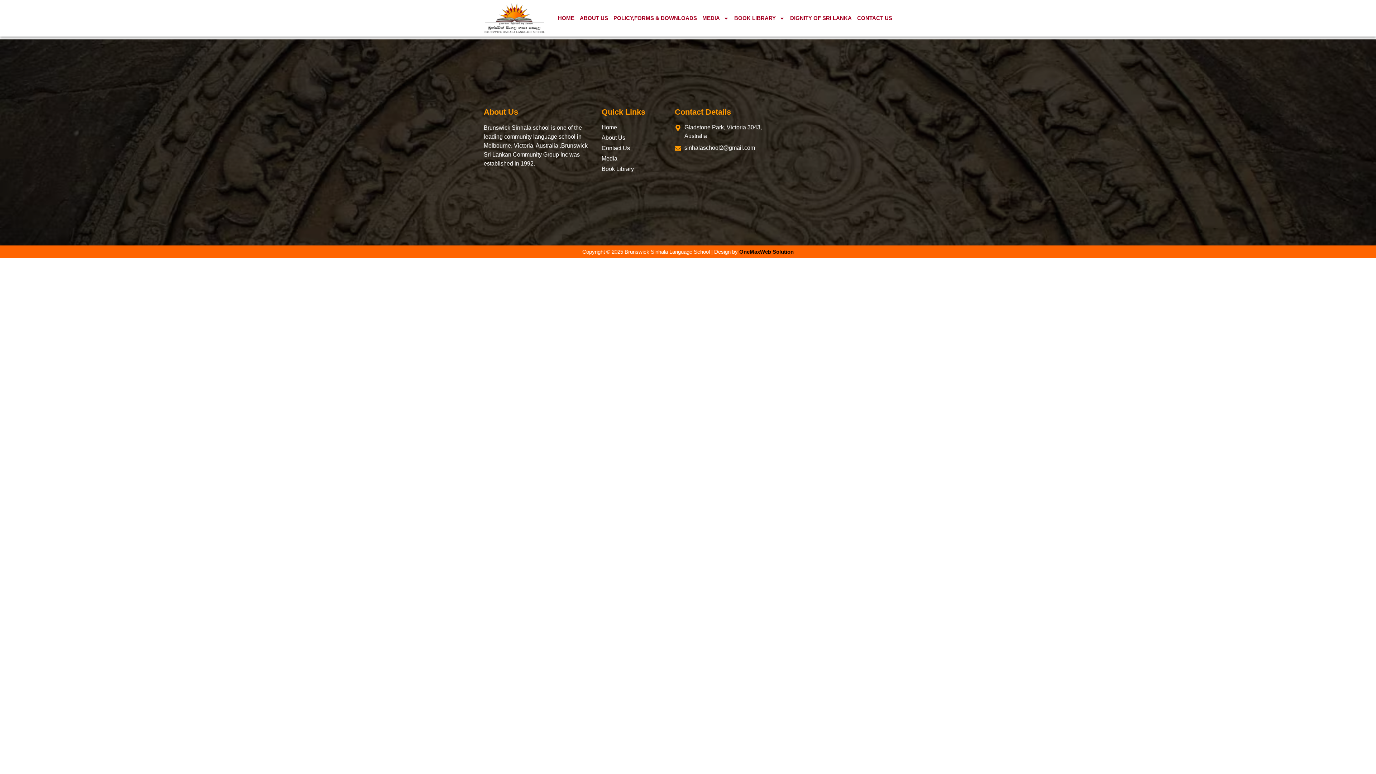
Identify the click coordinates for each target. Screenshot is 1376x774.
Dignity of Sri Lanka (821, 18)
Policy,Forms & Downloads (655, 18)
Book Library (755, 18)
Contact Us (874, 18)
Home (566, 18)
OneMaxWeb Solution (766, 252)
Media (711, 18)
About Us (594, 18)
